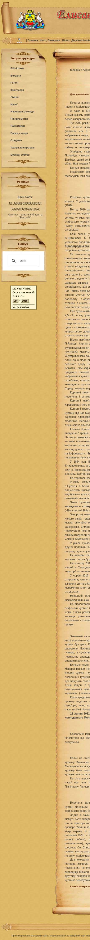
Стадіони (16, 140)
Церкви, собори (20, 154)
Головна (33, 40)
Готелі (14, 82)
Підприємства (19, 118)
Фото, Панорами (50, 40)
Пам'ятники (17, 126)
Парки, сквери (19, 133)
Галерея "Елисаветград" (25, 208)
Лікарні (14, 97)
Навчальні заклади (22, 111)
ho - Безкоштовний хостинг (25, 202)
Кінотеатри (17, 90)
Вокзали (15, 75)
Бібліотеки (17, 68)
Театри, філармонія (22, 147)
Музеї (13, 104)
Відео (66, 40)
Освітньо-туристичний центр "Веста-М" (25, 216)
